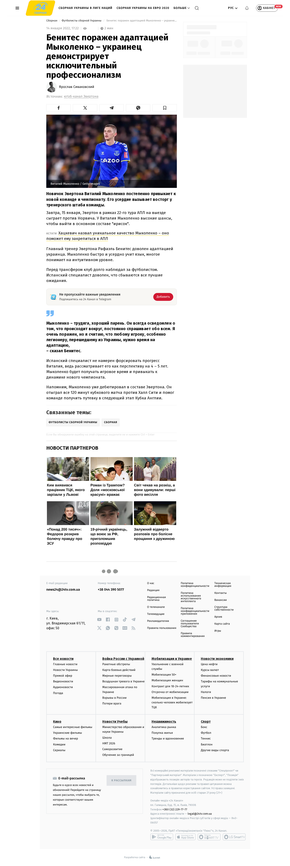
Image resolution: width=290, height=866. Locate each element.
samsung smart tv (234, 837)
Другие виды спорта (215, 750)
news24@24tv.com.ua (63, 590)
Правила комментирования (193, 635)
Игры (217, 630)
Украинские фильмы (67, 733)
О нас (150, 583)
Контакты (220, 593)
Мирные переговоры (117, 675)
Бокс (204, 727)
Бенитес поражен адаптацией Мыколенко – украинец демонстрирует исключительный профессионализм (141, 20)
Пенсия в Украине (213, 698)
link (99, 619)
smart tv (209, 837)
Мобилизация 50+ (164, 674)
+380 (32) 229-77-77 (174, 809)
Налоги (206, 692)
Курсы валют (210, 670)
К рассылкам (121, 780)
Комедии (59, 744)
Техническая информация (222, 584)
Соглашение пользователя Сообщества (190, 624)
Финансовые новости (216, 675)
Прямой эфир (62, 675)
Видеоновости (63, 681)
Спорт (206, 722)
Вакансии (220, 600)
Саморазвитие (112, 749)
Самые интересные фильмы (72, 727)
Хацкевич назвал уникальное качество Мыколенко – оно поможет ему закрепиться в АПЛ (107, 236)
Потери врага (111, 703)
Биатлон (207, 744)
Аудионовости (63, 687)
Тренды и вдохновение (168, 738)
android (161, 837)
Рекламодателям (158, 621)
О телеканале (156, 607)
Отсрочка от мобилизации (170, 692)
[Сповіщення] (247, 8)
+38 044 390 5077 (111, 590)
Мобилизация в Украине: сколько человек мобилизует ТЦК (172, 702)
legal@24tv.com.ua (200, 813)
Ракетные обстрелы (116, 664)
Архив (218, 616)
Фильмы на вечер (65, 738)
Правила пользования (161, 628)
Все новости (63, 659)
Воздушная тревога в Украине (123, 681)
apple (185, 837)
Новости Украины (65, 670)
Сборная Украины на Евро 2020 (143, 8)
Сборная (52, 20)
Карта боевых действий (118, 670)
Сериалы (59, 750)
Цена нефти (209, 664)
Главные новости (65, 664)
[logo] (40, 8)
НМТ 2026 (108, 743)
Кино (57, 722)
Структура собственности (224, 608)
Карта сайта (222, 623)
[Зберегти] (165, 107)
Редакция (153, 590)
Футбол (206, 733)
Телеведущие (156, 614)
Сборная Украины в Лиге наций (85, 8)
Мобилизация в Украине (172, 659)
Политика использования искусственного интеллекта (191, 597)
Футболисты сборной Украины (82, 20)
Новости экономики (217, 659)
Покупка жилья (162, 733)
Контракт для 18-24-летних (170, 686)
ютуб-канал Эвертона (81, 96)
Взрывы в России (114, 698)
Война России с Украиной (123, 659)
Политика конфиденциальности (195, 584)
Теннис (206, 738)
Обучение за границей (118, 755)
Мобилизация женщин (167, 680)
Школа (107, 737)
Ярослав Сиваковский (76, 87)
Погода (58, 693)
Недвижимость (164, 722)
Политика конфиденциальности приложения (195, 611)
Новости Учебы (115, 722)
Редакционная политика (156, 598)
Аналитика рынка (164, 727)
